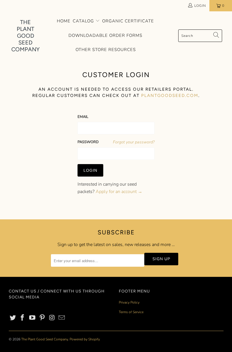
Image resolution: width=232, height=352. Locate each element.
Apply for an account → (119, 191)
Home (63, 21)
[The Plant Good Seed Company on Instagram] (52, 318)
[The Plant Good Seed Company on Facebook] (22, 318)
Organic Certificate (128, 21)
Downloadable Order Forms (105, 35)
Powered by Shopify (85, 339)
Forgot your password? (133, 142)
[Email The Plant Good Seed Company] (62, 318)
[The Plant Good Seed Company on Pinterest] (42, 318)
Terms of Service (131, 312)
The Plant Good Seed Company (44, 339)
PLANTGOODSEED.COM (169, 95)
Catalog (84, 21)
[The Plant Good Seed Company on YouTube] (32, 318)
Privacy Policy (129, 302)
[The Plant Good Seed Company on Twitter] (13, 318)
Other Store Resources (106, 49)
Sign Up (161, 259)
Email (83, 116)
